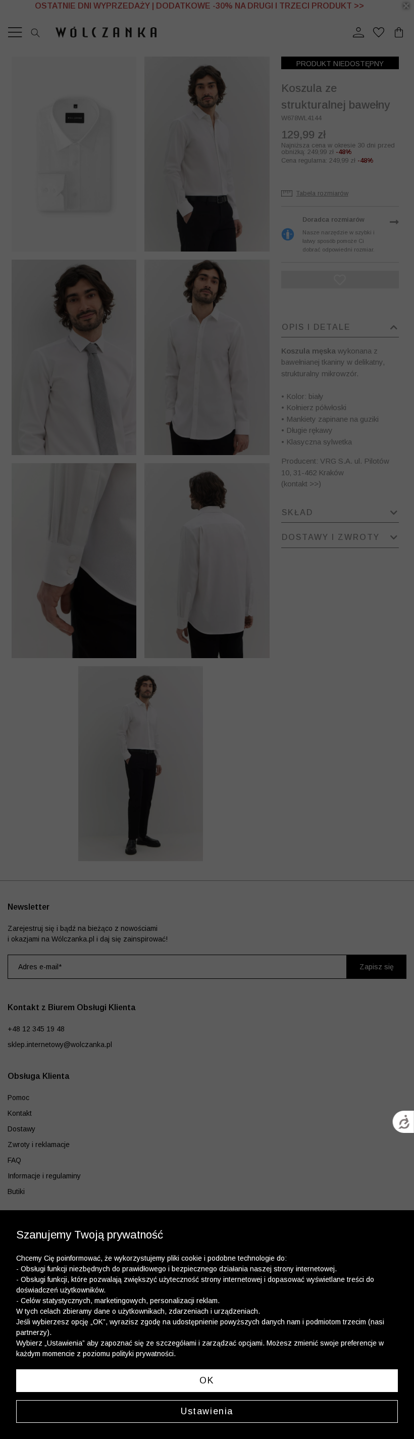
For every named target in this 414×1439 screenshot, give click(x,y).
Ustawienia (207, 1411)
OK (206, 1380)
